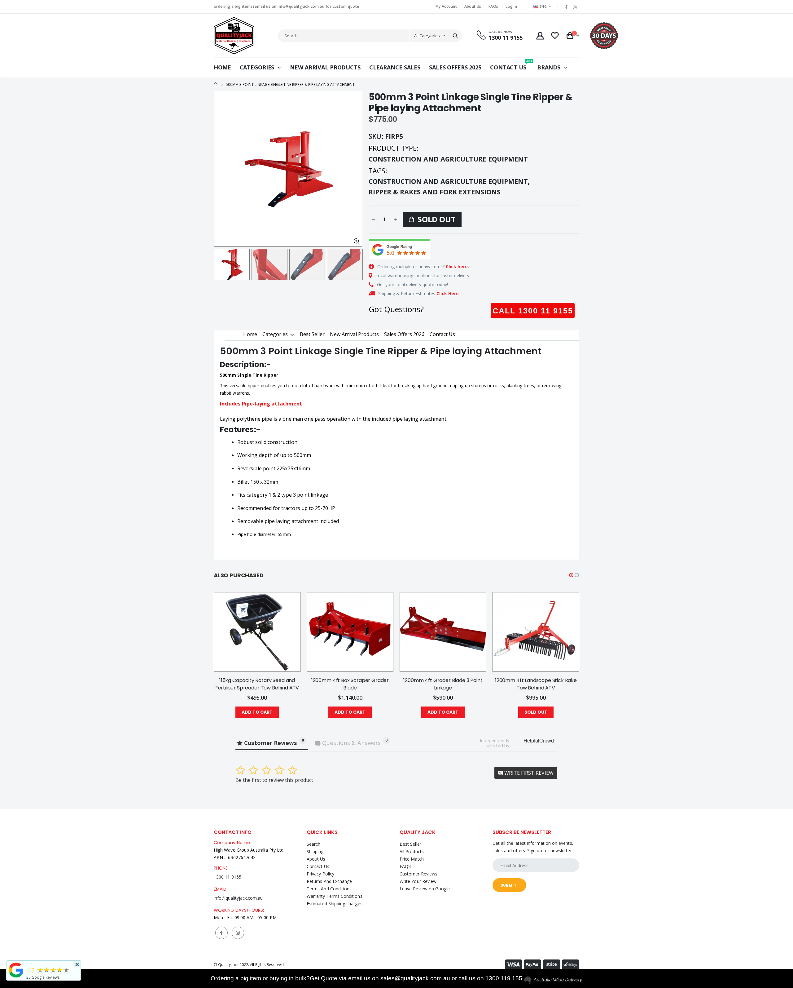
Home (216, 84)
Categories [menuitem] (275, 334)
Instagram (238, 933)
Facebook (221, 933)
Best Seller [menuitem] (312, 334)
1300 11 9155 (227, 877)
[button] (571, 575)
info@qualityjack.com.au (238, 898)
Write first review (528, 772)
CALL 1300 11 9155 (533, 310)
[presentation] (220, 264)
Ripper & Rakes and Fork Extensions (435, 191)
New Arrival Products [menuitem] (354, 334)
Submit (509, 885)
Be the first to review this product (274, 780)
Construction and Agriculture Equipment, (450, 181)
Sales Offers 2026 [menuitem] (404, 334)
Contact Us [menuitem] (442, 334)
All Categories (427, 35)
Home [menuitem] (250, 334)
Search (455, 35)
